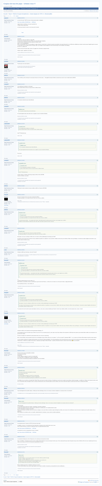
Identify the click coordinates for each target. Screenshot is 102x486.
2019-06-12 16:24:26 (20, 313)
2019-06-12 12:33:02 (20, 160)
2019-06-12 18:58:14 (20, 398)
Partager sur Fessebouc (84, 482)
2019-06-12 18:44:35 (20, 367)
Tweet (22, 32)
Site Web (6, 205)
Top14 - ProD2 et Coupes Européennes (19, 13)
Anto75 (5, 367)
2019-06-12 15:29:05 (20, 292)
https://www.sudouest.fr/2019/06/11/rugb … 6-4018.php (26, 432)
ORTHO (6, 75)
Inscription (29, 8)
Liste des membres (12, 8)
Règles (18, 8)
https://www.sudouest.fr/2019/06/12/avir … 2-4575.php (26, 428)
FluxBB (95, 482)
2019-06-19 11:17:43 (20, 452)
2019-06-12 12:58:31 (20, 249)
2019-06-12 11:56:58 (20, 106)
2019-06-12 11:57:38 (20, 123)
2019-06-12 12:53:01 (20, 228)
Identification (34, 8)
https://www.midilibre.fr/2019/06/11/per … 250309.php (26, 22)
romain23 (6, 84)
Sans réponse (96, 10)
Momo (5, 388)
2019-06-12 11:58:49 (20, 140)
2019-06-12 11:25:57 (20, 36)
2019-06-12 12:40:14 (20, 194)
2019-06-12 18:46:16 (20, 388)
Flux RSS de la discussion (94, 480)
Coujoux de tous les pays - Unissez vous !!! (19, 4)
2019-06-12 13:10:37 (20, 260)
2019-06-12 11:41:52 (20, 75)
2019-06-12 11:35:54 (20, 61)
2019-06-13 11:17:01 (20, 421)
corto (5, 249)
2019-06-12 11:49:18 (20, 97)
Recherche (24, 8)
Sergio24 (6, 292)
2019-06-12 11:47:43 (20, 84)
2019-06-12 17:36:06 (20, 350)
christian (6, 61)
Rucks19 (6, 36)
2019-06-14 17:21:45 (20, 436)
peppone (6, 17)
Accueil (5, 8)
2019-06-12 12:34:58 (20, 185)
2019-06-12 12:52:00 (20, 209)
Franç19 (6, 194)
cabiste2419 (7, 123)
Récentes (91, 10)
